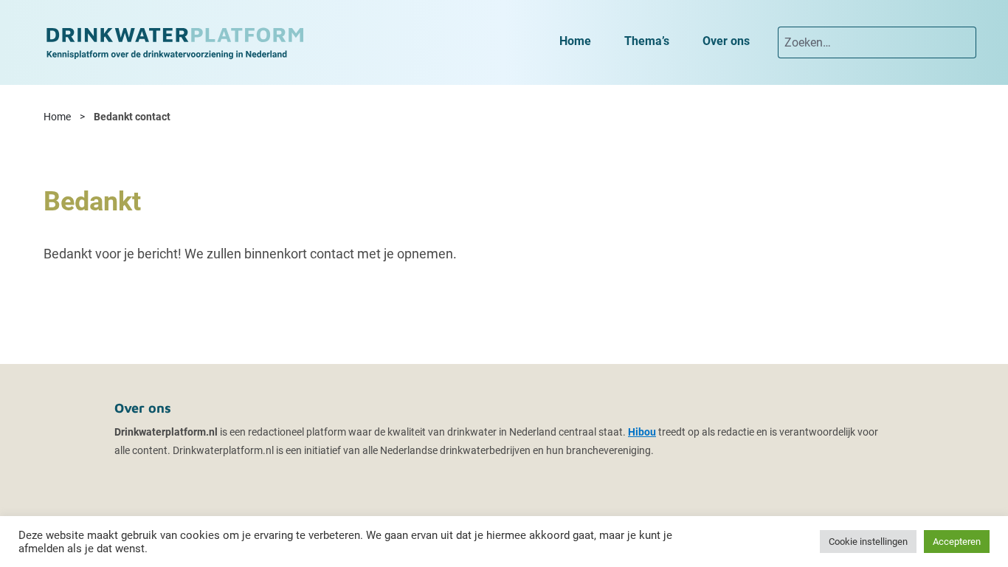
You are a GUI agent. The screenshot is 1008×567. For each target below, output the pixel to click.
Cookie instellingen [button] (868, 541)
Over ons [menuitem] (726, 41)
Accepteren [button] (957, 541)
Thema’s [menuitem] (646, 41)
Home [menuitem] (575, 41)
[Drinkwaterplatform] (174, 42)
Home (57, 117)
